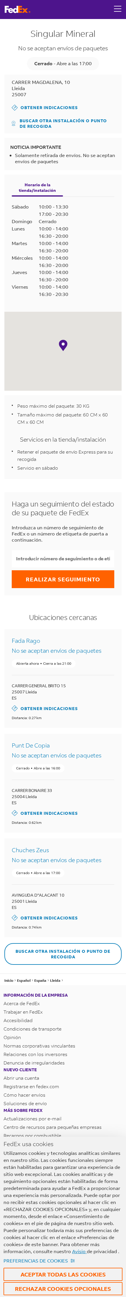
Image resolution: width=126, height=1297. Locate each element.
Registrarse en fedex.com (31, 1086)
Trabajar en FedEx (23, 1012)
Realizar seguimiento (63, 579)
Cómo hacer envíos (24, 1095)
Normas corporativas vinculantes (39, 1046)
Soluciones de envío (25, 1103)
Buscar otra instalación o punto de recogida (63, 123)
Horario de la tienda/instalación (37, 187)
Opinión (12, 1037)
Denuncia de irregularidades (34, 1063)
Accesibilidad (18, 1020)
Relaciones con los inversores (35, 1054)
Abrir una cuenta (21, 1078)
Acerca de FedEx (22, 1003)
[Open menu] (118, 9)
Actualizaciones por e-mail (33, 1118)
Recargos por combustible (32, 1135)
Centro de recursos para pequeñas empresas (53, 1127)
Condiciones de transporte (33, 1029)
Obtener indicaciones (45, 107)
